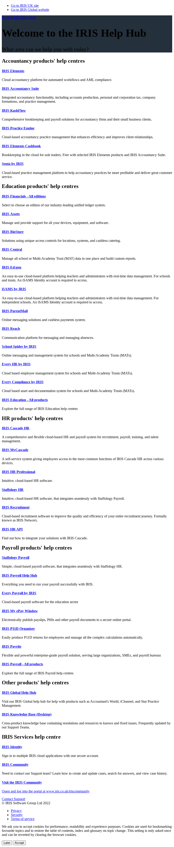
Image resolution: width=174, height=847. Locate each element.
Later (7, 843)
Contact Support (13, 799)
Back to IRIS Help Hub (19, 17)
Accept (19, 843)
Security (17, 815)
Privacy (16, 811)
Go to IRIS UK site (25, 5)
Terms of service (22, 819)
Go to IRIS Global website (30, 10)
